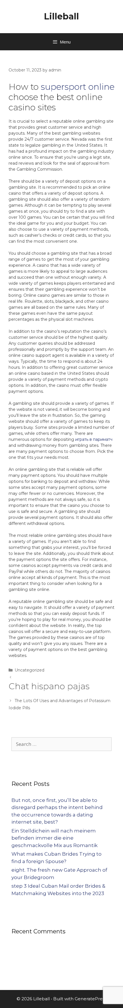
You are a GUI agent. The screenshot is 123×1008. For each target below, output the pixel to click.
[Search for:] (61, 744)
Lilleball (61, 16)
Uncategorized (29, 670)
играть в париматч (93, 439)
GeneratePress (91, 998)
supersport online (77, 86)
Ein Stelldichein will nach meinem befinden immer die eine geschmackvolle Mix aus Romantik (54, 838)
